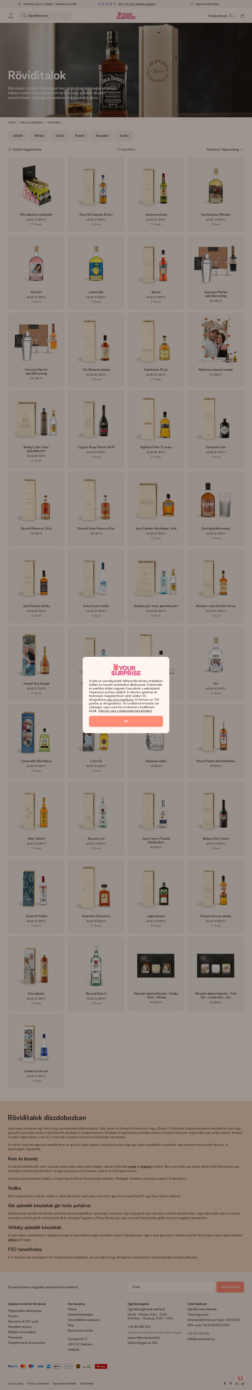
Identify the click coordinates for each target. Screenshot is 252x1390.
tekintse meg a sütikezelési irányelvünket (125, 711)
